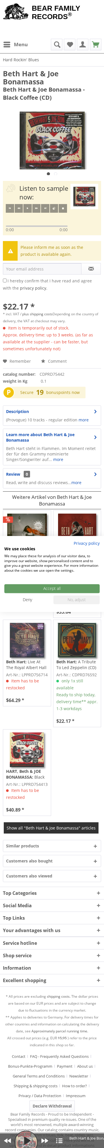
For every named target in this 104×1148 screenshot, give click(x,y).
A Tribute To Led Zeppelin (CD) (76, 664)
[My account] (82, 44)
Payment (65, 1066)
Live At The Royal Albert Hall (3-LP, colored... (26, 665)
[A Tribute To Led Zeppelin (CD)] (77, 640)
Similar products (22, 846)
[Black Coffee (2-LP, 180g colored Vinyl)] (27, 749)
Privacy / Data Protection (39, 1095)
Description (17, 411)
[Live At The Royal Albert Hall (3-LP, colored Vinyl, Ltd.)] (27, 640)
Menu (21, 44)
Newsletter (78, 1076)
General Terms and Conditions (39, 1076)
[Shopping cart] (95, 44)
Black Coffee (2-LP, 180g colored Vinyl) (25, 774)
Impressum (76, 1095)
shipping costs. (58, 996)
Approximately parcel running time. (59, 1031)
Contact (18, 1056)
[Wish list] (69, 44)
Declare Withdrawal (52, 1106)
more (84, 420)
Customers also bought (29, 861)
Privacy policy (87, 543)
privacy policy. (33, 288)
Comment (57, 361)
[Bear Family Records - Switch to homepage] (16, 12)
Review (13, 474)
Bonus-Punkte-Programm (30, 1066)
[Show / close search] (56, 44)
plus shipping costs (37, 314)
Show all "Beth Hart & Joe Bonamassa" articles (51, 828)
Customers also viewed (29, 876)
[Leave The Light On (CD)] (27, 531)
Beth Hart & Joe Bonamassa (31, 77)
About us (85, 1066)
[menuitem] (15, 44)
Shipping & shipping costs (35, 1085)
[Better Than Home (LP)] (77, 531)
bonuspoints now (63, 392)
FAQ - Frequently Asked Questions (59, 1056)
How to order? (74, 1085)
